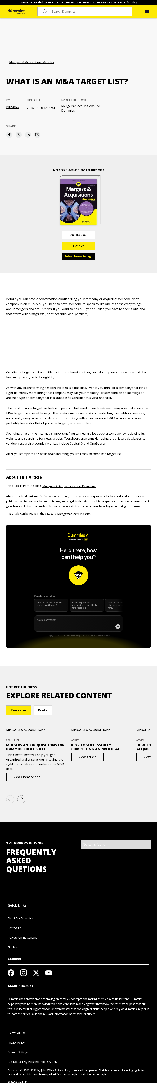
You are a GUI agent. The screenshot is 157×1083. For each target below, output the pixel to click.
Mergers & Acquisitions (74, 514)
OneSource (98, 443)
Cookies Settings (18, 1052)
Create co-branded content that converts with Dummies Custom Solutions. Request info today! (78, 2)
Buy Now (78, 245)
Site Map (13, 947)
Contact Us (14, 928)
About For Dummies (20, 918)
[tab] (18, 710)
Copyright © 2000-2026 (22, 1070)
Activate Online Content (22, 937)
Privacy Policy (16, 1042)
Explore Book (78, 235)
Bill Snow (12, 107)
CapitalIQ (76, 443)
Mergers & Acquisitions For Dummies (80, 108)
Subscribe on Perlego (78, 256)
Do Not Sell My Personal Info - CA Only (32, 1062)
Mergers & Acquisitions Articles (31, 62)
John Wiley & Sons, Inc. (55, 1070)
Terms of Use (16, 1033)
